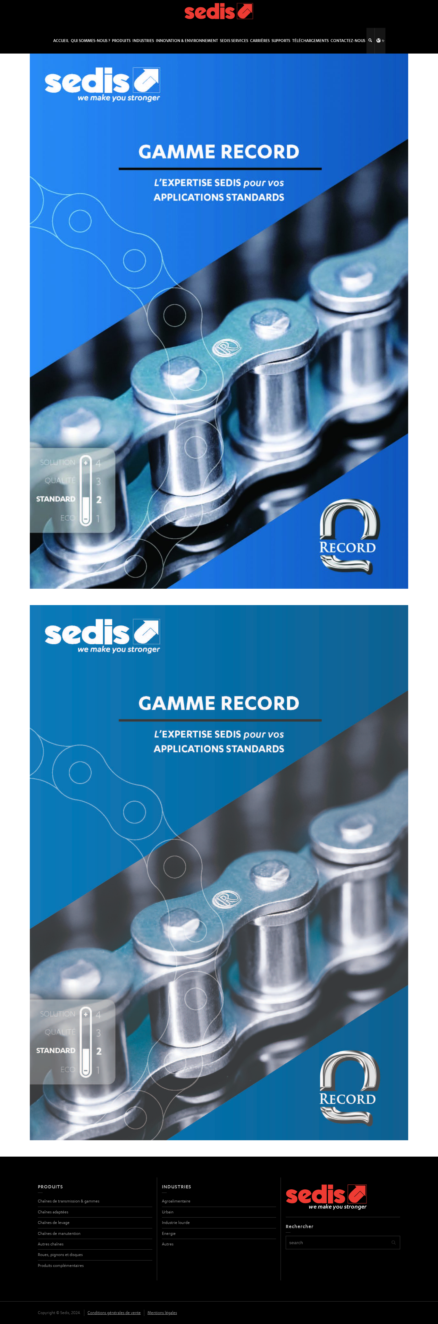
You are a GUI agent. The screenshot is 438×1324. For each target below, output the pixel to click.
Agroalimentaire (176, 1201)
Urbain (167, 1212)
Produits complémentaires (61, 1265)
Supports (281, 40)
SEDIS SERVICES (234, 40)
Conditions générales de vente (114, 1312)
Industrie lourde (176, 1222)
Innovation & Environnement (187, 40)
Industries (143, 40)
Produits (121, 40)
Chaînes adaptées (53, 1212)
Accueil (61, 40)
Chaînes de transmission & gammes (68, 1201)
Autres (167, 1244)
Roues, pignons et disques (60, 1254)
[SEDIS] (219, 13)
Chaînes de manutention (59, 1233)
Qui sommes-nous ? (90, 40)
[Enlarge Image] (219, 321)
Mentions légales (162, 1312)
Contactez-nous (348, 40)
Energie (169, 1233)
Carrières (260, 40)
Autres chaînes (50, 1244)
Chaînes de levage (54, 1222)
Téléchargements (310, 40)
